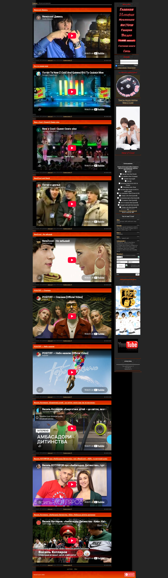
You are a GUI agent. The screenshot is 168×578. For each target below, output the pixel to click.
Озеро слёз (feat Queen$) (129, 195)
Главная (34, 3)
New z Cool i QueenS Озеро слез (46, 122)
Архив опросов (132, 211)
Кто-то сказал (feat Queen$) (129, 202)
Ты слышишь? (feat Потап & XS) (129, 193)
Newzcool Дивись (41, 10)
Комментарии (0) (67, 60)
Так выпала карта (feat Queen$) (129, 198)
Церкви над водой (129, 178)
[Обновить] (138, 256)
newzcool (50, 60)
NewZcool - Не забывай (43, 234)
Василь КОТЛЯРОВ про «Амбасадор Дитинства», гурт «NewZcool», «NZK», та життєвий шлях (70, 459)
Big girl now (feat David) (129, 174)
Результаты (122, 211)
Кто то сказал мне (41, 66)
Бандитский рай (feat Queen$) (129, 205)
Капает (129, 171)
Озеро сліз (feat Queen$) (129, 207)
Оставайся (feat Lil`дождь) (129, 176)
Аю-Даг (129, 181)
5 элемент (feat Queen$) (129, 200)
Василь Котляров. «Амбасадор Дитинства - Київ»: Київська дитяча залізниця (64, 515)
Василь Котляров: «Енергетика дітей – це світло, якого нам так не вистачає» (64, 403)
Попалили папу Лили (129, 187)
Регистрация (132, 67)
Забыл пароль (122, 67)
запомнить (120, 65)
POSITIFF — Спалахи (42, 290)
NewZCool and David (42, 178)
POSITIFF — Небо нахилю (44, 346)
